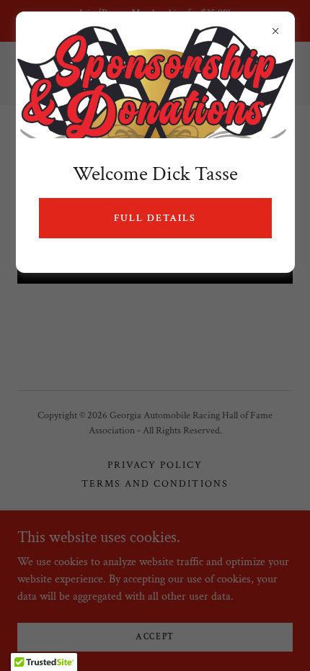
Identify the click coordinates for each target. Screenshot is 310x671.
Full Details (155, 218)
